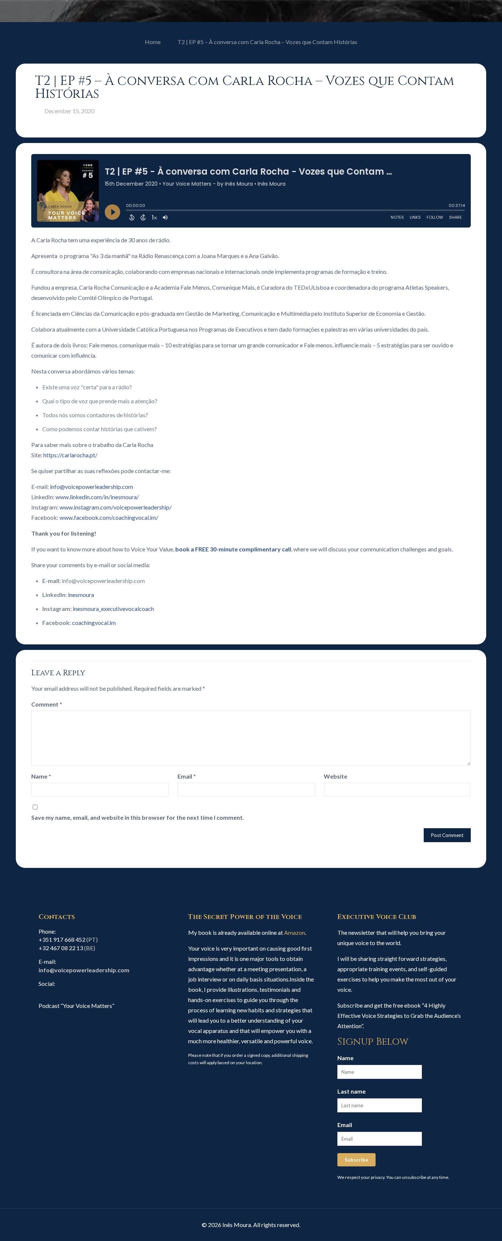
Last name (351, 1091)
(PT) (68, 939)
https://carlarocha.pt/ (70, 454)
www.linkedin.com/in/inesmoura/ (97, 496)
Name (41, 776)
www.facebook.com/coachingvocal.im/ (109, 517)
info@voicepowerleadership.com (91, 486)
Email (187, 776)
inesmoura (81, 594)
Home (153, 41)
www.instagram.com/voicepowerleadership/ (116, 507)
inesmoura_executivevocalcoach (113, 608)
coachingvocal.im (94, 622)
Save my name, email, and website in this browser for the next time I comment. (137, 817)
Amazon (294, 932)
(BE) (67, 947)
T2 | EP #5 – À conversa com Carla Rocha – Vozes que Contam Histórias (267, 41)
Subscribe (356, 1160)
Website (335, 776)
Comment (46, 704)
